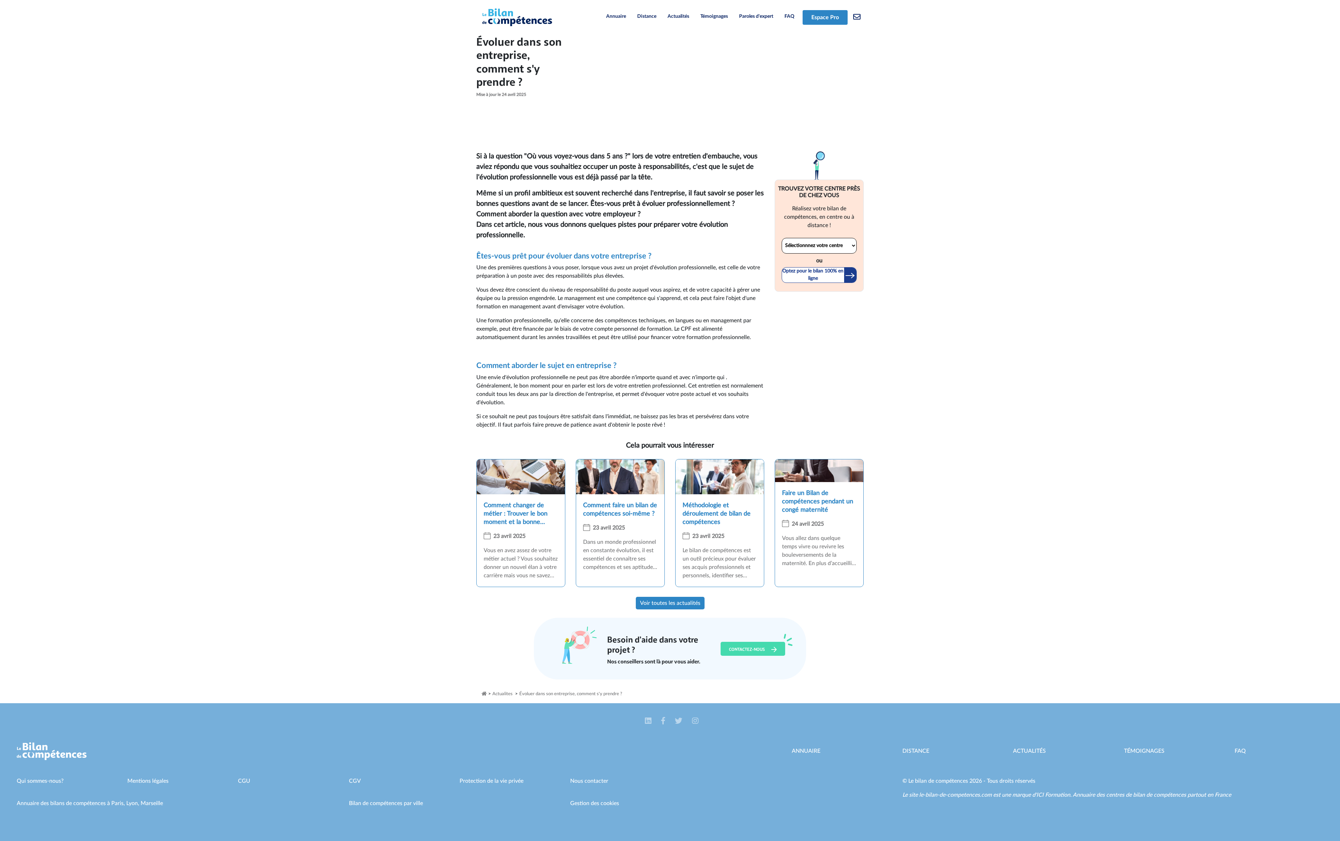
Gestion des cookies (594, 803)
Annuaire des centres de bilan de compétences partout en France (1152, 795)
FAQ (789, 16)
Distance (646, 16)
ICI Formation (1053, 795)
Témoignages (714, 16)
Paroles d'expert (756, 16)
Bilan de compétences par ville (386, 803)
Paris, (118, 803)
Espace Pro (825, 17)
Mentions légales (148, 781)
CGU (244, 781)
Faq (1240, 751)
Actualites (502, 694)
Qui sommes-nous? (40, 781)
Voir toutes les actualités (670, 603)
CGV (355, 781)
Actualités (678, 16)
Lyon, (133, 803)
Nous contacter (589, 781)
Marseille (152, 803)
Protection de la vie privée (491, 781)
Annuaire (616, 16)
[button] (649, 721)
